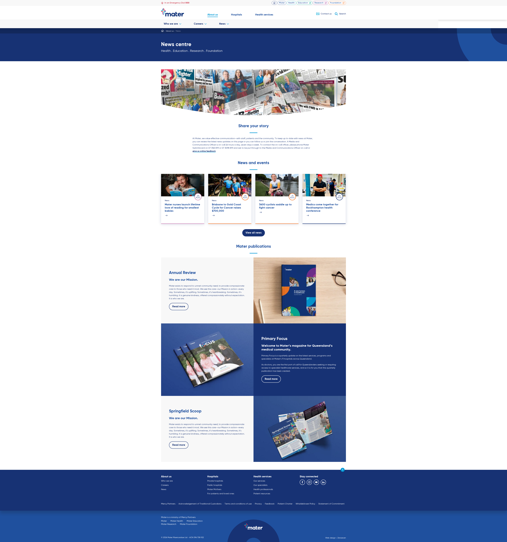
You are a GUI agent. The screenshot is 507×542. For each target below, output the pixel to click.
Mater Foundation (188, 524)
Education (303, 3)
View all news (254, 233)
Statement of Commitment (331, 504)
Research (318, 3)
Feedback (269, 504)
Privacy (258, 504)
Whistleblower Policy (305, 504)
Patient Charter (285, 504)
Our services (259, 481)
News (222, 24)
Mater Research (168, 524)
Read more (178, 306)
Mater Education (195, 521)
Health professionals (263, 489)
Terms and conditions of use (238, 504)
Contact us (326, 14)
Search (342, 14)
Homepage (274, 3)
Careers (198, 24)
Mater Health (176, 521)
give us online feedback (204, 151)
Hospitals (236, 14)
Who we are (171, 24)
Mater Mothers (214, 489)
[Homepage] (162, 30)
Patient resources (261, 494)
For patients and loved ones (220, 494)
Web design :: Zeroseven (335, 538)
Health (291, 3)
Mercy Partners (168, 504)
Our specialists (260, 485)
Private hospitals (215, 481)
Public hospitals (214, 485)
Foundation (335, 3)
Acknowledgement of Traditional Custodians (200, 504)
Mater (282, 3)
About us (212, 14)
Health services (264, 14)
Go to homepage (177, 12)
